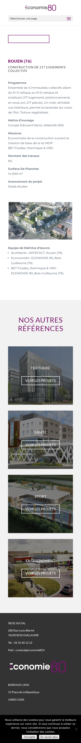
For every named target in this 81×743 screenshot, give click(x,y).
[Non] (76, 729)
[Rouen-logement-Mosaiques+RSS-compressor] (40, 238)
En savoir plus (49, 736)
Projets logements (31, 39)
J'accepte (29, 736)
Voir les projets (40, 380)
